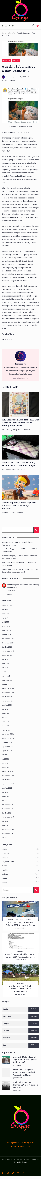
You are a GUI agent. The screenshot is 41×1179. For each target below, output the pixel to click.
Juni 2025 (5, 664)
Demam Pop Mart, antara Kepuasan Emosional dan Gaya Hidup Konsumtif (19, 505)
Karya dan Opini (8, 862)
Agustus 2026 (7, 605)
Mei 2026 (5, 618)
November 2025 (8, 643)
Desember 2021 (7, 805)
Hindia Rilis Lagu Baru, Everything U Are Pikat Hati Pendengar (25, 1085)
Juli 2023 (5, 755)
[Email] (16, 25)
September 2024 (8, 701)
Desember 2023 (8, 734)
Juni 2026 (5, 614)
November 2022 (8, 776)
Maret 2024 (6, 726)
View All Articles (19, 378)
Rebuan (4, 882)
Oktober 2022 (7, 780)
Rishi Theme (22, 1162)
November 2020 (8, 829)
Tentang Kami (28, 1143)
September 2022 (8, 784)
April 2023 (5, 767)
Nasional (16, 60)
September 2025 (8, 651)
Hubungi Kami (13, 1143)
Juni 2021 (5, 825)
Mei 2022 (5, 800)
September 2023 (8, 747)
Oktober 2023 (7, 742)
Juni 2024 (5, 713)
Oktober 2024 (7, 697)
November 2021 (7, 809)
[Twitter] (9, 25)
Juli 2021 (5, 821)
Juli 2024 (5, 709)
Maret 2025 (6, 676)
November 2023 (8, 738)
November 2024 (8, 693)
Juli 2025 (5, 659)
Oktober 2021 (6, 813)
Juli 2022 (5, 792)
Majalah (5, 870)
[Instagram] (6, 25)
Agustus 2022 (7, 788)
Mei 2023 (5, 763)
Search (36, 890)
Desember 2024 (8, 688)
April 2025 (5, 672)
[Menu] (38, 25)
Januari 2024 (6, 730)
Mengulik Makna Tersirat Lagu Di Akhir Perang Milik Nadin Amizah (25, 1059)
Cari (36, 530)
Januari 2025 (6, 684)
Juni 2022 (5, 796)
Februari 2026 (7, 630)
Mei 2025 (5, 668)
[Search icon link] (33, 25)
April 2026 (5, 622)
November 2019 (7, 834)
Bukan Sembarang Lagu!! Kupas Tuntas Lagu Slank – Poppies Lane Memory (25, 1072)
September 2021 (8, 817)
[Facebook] (2, 25)
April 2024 (5, 722)
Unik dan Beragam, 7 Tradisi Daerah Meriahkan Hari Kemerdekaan (20, 988)
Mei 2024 (5, 717)
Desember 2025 (8, 639)
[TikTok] (13, 25)
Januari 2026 (6, 634)
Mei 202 (4, 838)
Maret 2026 (6, 626)
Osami (4, 878)
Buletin (4, 849)
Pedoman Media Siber (20, 1146)
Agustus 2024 (7, 705)
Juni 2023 (5, 759)
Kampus (5, 857)
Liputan (4, 866)
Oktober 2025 (7, 647)
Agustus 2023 (7, 751)
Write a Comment (8, 80)
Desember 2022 (8, 771)
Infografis (6, 60)
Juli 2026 (5, 610)
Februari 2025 (7, 680)
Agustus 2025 (7, 655)
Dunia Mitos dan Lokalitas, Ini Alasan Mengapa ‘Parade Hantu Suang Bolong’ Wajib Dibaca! (20, 422)
